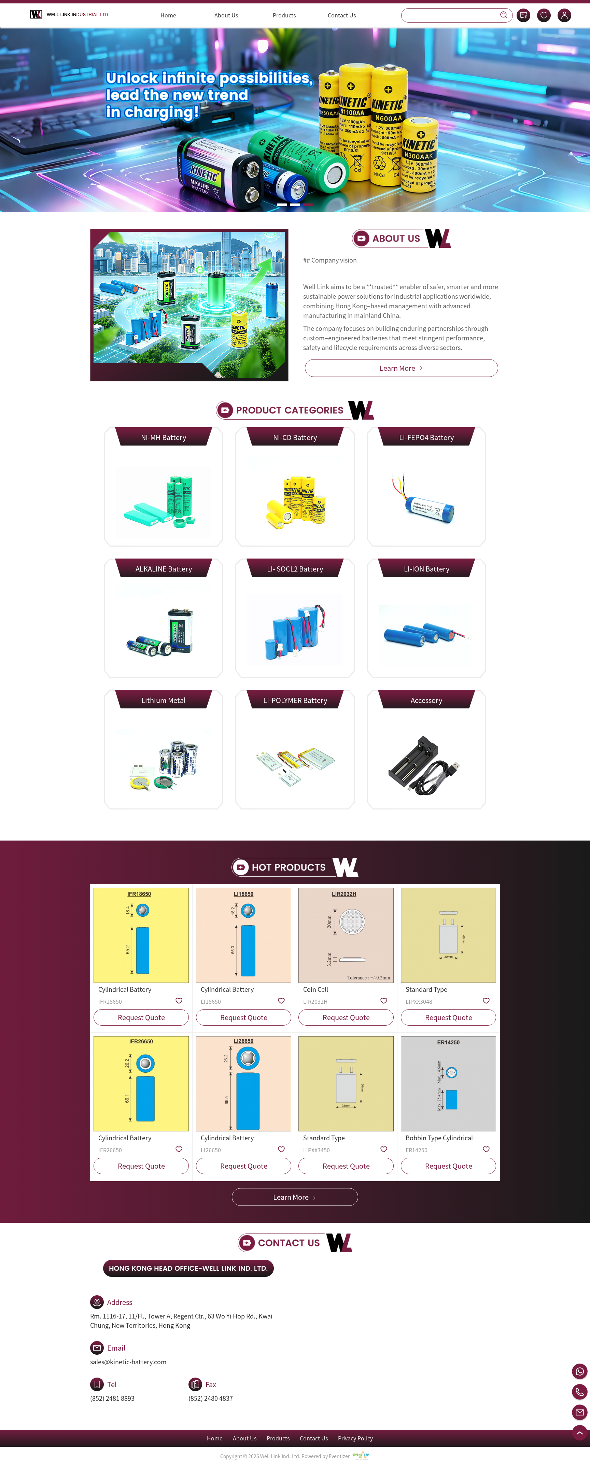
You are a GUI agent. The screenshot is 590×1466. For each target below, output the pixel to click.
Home (168, 15)
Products (284, 15)
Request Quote (141, 1017)
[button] (282, 204)
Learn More (397, 368)
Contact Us (342, 15)
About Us (226, 15)
